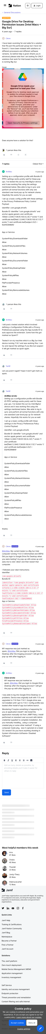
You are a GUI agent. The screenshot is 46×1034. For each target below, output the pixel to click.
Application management (12, 973)
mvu (11, 852)
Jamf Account (7, 949)
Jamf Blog (6, 932)
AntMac (9, 171)
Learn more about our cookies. (29, 1017)
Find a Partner (7, 945)
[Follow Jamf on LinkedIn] (8, 908)
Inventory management (11, 977)
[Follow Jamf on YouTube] (13, 908)
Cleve (8, 38)
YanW (8, 366)
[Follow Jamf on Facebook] (23, 908)
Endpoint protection (10, 993)
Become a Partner (9, 941)
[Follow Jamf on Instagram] (18, 908)
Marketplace (7, 937)
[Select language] (27, 5)
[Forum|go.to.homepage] (13, 5)
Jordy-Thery (14, 874)
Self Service (7, 985)
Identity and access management (16, 989)
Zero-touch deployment (11, 965)
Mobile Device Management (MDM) (16, 969)
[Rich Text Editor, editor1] (23, 775)
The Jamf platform (9, 961)
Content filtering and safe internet (16, 1001)
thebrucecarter (15, 882)
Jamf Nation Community (12, 928)
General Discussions (12, 12)
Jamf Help (6, 920)
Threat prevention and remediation (16, 997)
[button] (5, 6)
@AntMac (6, 551)
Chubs (12, 860)
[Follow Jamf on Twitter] (3, 908)
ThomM (12, 867)
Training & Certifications (11, 924)
